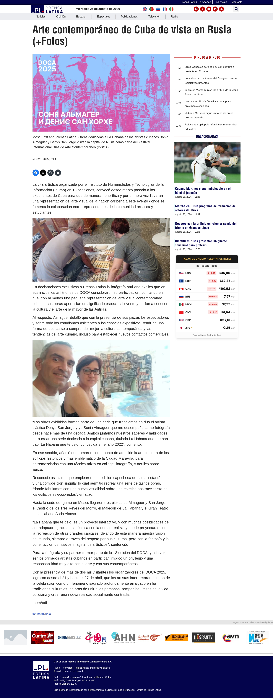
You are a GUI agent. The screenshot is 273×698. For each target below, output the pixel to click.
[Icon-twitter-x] (202, 9)
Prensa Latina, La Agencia (196, 1)
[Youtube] (208, 9)
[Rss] (221, 9)
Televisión (154, 16)
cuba (37, 614)
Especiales (103, 16)
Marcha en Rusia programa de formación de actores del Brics (205, 208)
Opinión (61, 16)
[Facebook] (196, 9)
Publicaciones (129, 16)
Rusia (47, 614)
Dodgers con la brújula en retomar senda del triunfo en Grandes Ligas (206, 225)
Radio (174, 16)
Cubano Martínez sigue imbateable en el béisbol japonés (203, 190)
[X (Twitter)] (43, 173)
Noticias (41, 16)
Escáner (81, 16)
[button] (236, 9)
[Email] (58, 173)
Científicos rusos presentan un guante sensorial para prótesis (201, 243)
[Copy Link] (50, 173)
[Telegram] (215, 9)
